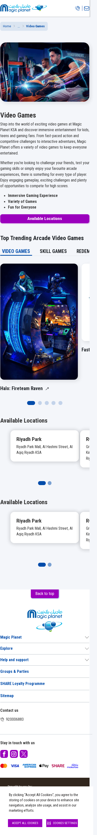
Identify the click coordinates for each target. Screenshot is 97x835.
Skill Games (53, 251)
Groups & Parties (14, 671)
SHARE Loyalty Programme (22, 683)
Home (7, 26)
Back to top (44, 593)
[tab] (16, 251)
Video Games (16, 251)
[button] (18, 26)
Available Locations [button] (44, 218)
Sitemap (7, 696)
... (19, 26)
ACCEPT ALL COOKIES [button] (25, 823)
